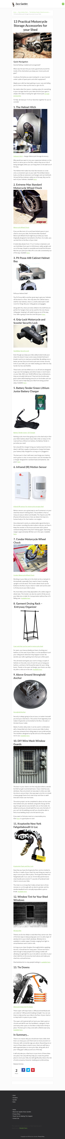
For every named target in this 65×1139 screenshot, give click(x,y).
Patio (14, 1102)
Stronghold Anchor (19, 712)
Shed (14, 1095)
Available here (25, 598)
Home (14, 1109)
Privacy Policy (16, 1114)
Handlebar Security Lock (21, 351)
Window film (17, 931)
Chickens (15, 1097)
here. (43, 314)
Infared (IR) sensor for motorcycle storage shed (28, 506)
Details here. (23, 1128)
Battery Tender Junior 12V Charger (24, 433)
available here (45, 962)
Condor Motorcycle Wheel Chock (23, 575)
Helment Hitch (18, 156)
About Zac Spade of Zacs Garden (22, 1112)
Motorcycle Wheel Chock (21, 227)
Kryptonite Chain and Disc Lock (23, 866)
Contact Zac (16, 1118)
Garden (15, 1100)
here (35, 179)
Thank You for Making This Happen (22, 1116)
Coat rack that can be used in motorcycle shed (28, 646)
